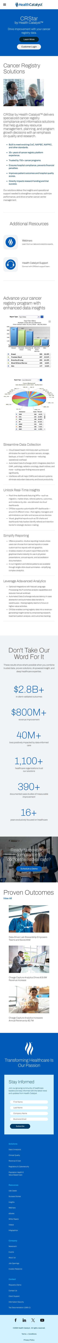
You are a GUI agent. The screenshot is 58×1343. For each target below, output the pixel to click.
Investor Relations (15, 1269)
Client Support (14, 1296)
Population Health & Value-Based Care (16, 1173)
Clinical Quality (14, 1155)
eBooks (11, 1213)
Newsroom (13, 1246)
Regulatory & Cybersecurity (19, 1167)
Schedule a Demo (29, 869)
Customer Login (29, 47)
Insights (11, 1202)
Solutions (13, 1144)
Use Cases (13, 1191)
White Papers (14, 1219)
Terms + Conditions (29, 1334)
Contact (12, 1279)
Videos (11, 1225)
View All (7, 898)
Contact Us (13, 1291)
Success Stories (15, 1196)
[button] (4, 4)
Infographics (13, 1230)
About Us (12, 1258)
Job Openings (14, 1263)
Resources (13, 1185)
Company (13, 1241)
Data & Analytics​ (15, 1150)
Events (11, 1252)
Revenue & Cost (15, 1161)
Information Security (16, 1302)
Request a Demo (15, 1285)
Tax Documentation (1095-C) (20, 1308)
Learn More (29, 39)
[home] (33, 4)
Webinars (12, 1208)
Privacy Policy (29, 1340)
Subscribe (20, 1126)
